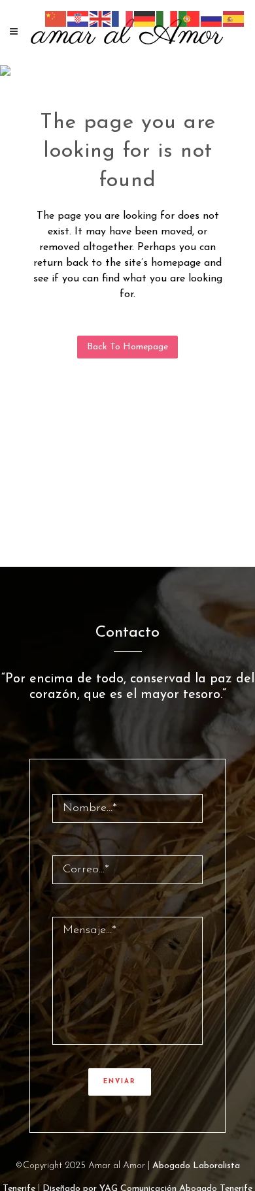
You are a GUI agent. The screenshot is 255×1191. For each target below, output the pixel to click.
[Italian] (167, 18)
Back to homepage (127, 347)
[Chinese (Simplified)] (56, 18)
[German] (145, 18)
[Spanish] (234, 18)
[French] (123, 18)
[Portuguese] (189, 18)
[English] (101, 18)
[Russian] (212, 18)
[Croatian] (78, 18)
